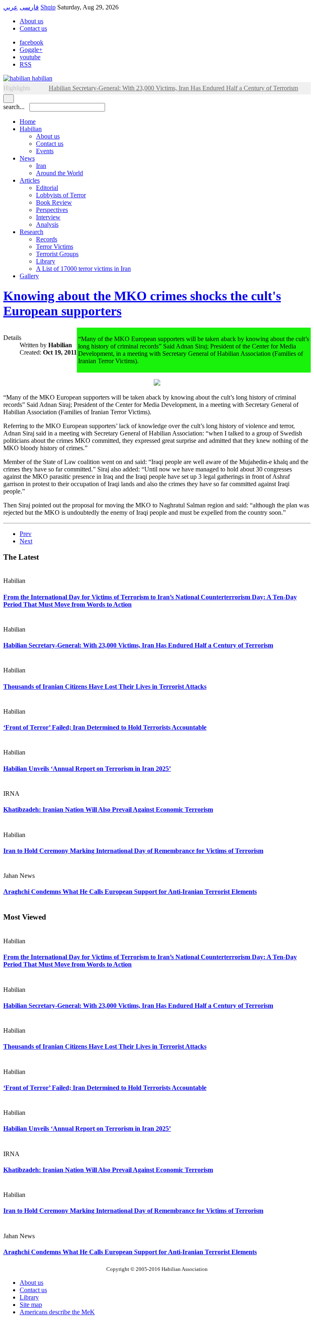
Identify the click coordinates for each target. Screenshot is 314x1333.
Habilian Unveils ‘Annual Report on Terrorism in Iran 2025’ (87, 768)
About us (31, 21)
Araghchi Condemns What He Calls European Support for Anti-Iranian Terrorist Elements (130, 891)
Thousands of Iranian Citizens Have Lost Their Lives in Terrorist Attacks (104, 686)
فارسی (29, 7)
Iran (41, 165)
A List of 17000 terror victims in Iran (83, 268)
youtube (30, 57)
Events (45, 150)
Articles (30, 180)
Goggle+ (31, 49)
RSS (25, 64)
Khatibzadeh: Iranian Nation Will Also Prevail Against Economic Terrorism (108, 809)
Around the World (59, 173)
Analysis (47, 224)
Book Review (54, 202)
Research (31, 231)
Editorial (47, 187)
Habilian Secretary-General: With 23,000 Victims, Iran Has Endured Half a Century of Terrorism (138, 645)
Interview (48, 217)
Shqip (48, 7)
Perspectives (52, 209)
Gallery (29, 275)
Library (45, 261)
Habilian (31, 128)
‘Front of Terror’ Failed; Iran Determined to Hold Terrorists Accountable (104, 727)
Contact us (33, 28)
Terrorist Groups (57, 253)
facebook (31, 42)
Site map (31, 1304)
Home (28, 121)
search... (14, 106)
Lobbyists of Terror (61, 195)
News (27, 158)
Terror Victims (54, 246)
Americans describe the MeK (57, 1311)
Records (46, 239)
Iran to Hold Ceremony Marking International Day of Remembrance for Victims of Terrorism (133, 850)
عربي (10, 7)
